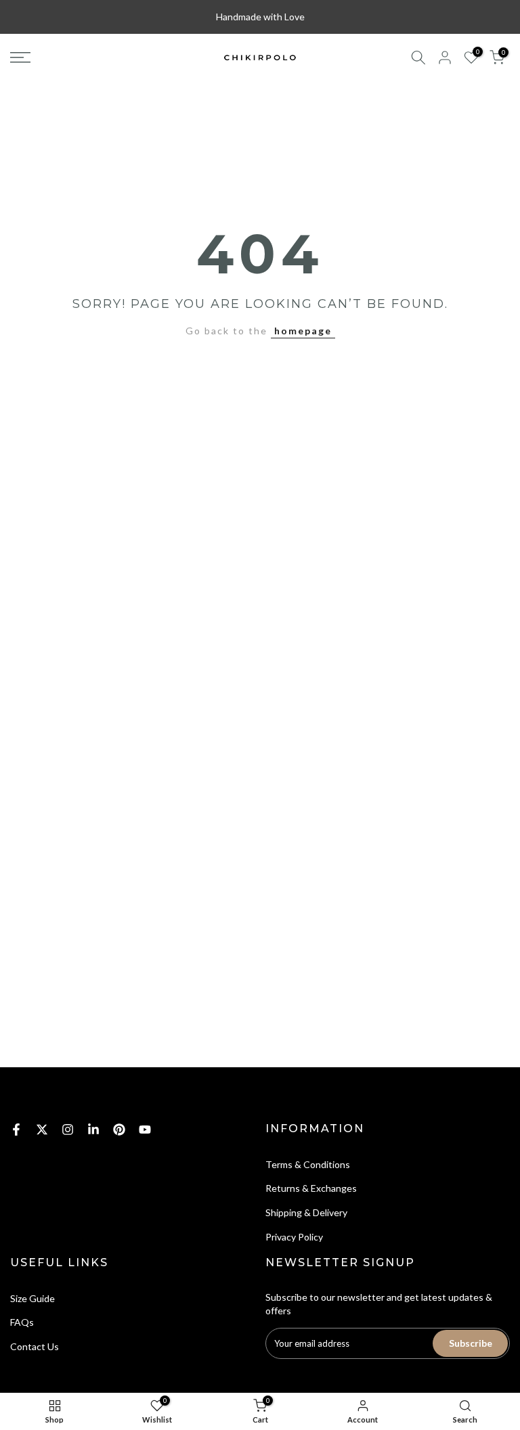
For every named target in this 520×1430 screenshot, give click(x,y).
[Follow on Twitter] (42, 1129)
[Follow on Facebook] (16, 1129)
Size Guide (32, 1298)
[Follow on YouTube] (145, 1129)
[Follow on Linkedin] (93, 1129)
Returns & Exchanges (311, 1188)
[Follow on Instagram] (68, 1129)
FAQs (22, 1322)
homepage (303, 330)
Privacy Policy (294, 1237)
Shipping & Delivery (306, 1212)
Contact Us (34, 1346)
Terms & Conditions (307, 1164)
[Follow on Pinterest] (119, 1129)
